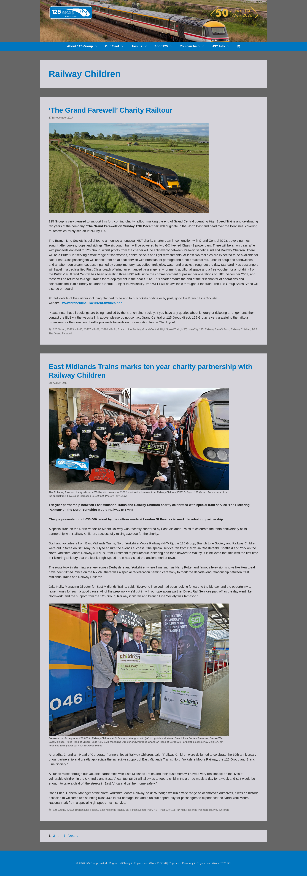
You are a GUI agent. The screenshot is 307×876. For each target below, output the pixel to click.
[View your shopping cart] (238, 46)
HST (183, 329)
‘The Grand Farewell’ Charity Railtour (111, 110)
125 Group (59, 329)
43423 (70, 329)
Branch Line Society (129, 329)
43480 (104, 329)
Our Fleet (112, 46)
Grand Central (150, 329)
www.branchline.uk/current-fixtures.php (92, 303)
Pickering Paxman (197, 809)
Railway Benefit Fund (217, 329)
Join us (136, 46)
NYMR (181, 809)
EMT (128, 809)
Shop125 (161, 46)
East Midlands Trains (112, 809)
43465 (78, 329)
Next (73, 835)
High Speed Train (170, 329)
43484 (112, 329)
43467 (87, 329)
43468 (95, 329)
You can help (190, 46)
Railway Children (240, 329)
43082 (70, 809)
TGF (254, 329)
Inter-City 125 (195, 329)
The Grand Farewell (60, 333)
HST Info (218, 46)
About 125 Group (80, 46)
